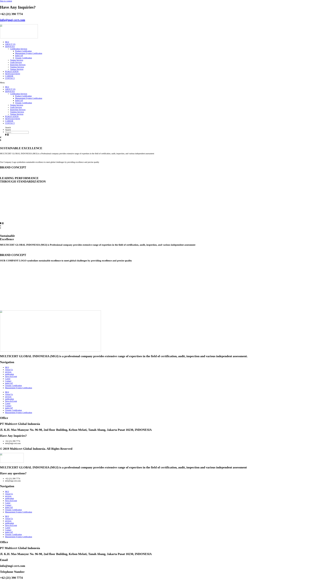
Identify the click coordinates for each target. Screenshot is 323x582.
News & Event (11, 376)
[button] (161, 83)
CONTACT (10, 78)
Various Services (16, 69)
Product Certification (23, 51)
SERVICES (10, 46)
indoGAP (9, 383)
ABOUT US (10, 44)
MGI (7, 42)
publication (9, 374)
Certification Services (18, 49)
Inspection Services (17, 65)
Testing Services (16, 60)
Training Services (17, 67)
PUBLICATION (12, 71)
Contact (8, 381)
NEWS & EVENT (12, 74)
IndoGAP (19, 56)
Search (8, 127)
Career (7, 379)
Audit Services (16, 62)
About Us (9, 370)
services (8, 372)
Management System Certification (28, 53)
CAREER (9, 76)
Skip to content (6, 1)
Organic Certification (23, 58)
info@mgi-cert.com (12, 20)
